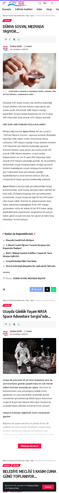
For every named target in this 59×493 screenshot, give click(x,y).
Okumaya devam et (29, 446)
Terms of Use (13, 488)
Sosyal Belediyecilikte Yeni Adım (21, 261)
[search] (40, 3)
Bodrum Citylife (16, 46)
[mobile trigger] (5, 3)
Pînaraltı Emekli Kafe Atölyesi (20, 240)
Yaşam (7, 20)
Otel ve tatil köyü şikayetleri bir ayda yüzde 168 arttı (30, 266)
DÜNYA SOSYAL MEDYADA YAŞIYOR (29, 278)
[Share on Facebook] (10, 39)
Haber (7, 465)
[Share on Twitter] (14, 39)
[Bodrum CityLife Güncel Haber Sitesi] (17, 3)
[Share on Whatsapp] (19, 39)
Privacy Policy (33, 485)
